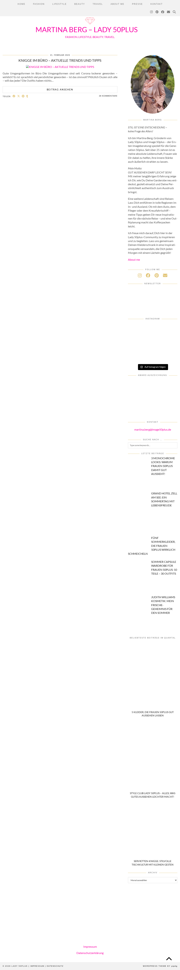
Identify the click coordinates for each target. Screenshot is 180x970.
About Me (117, 4)
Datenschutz (55, 966)
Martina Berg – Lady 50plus (87, 29)
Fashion (39, 4)
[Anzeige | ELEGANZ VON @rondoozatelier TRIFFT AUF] (136, 328)
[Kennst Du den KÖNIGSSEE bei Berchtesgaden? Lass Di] (152, 347)
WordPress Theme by (160, 966)
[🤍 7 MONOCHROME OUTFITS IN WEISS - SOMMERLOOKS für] (169, 347)
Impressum (90, 946)
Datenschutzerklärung (90, 952)
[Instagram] (151, 12)
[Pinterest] (157, 12)
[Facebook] (163, 12)
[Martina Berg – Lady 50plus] (90, 25)
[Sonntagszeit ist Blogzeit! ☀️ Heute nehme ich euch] (136, 347)
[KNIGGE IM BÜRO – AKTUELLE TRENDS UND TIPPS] (60, 66)
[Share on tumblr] (27, 96)
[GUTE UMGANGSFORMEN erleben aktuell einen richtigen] (169, 337)
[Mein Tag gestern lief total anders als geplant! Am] (136, 337)
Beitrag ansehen (60, 89)
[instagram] (140, 275)
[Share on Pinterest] (23, 96)
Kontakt (156, 4)
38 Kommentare (108, 96)
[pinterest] (157, 275)
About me (134, 259)
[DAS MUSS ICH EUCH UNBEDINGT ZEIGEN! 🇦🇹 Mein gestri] (169, 356)
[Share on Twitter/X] (18, 96)
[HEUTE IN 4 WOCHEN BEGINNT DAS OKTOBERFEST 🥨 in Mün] (152, 337)
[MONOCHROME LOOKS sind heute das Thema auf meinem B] (152, 328)
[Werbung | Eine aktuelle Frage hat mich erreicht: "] (136, 356)
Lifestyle (59, 4)
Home (21, 4)
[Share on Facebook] (14, 96)
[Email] (168, 12)
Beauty (79, 4)
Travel (98, 4)
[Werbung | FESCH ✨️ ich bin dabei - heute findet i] (169, 328)
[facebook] (148, 275)
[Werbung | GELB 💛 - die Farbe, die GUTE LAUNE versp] (152, 356)
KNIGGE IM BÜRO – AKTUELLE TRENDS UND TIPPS (59, 60)
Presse (137, 4)
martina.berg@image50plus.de (152, 429)
